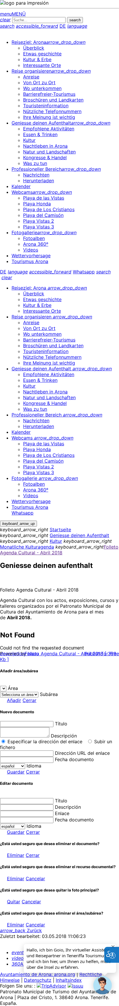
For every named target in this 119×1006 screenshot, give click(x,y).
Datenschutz (37, 980)
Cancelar (35, 878)
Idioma (34, 766)
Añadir (14, 700)
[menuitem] (48, 42)
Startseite (60, 529)
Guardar (16, 772)
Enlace (62, 813)
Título (61, 724)
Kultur (56, 541)
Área (13, 688)
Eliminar (15, 855)
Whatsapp (84, 272)
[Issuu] (75, 986)
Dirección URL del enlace (82, 753)
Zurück (21, 930)
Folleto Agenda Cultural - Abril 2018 (59, 549)
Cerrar (29, 700)
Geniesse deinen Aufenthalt (79, 535)
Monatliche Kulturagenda (27, 547)
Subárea (49, 694)
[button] (102, 985)
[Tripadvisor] (51, 986)
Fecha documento (74, 759)
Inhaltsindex (69, 980)
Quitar (13, 901)
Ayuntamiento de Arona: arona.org (37, 974)
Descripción (64, 736)
